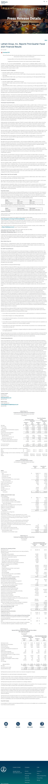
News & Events (28, 773)
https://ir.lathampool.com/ (8, 227)
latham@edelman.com (6, 398)
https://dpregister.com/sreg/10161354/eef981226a (13, 219)
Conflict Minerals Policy (41, 775)
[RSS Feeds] (18, 724)
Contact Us (39, 771)
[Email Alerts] (30, 724)
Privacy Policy (40, 778)
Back (46, 40)
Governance (27, 780)
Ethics (38, 773)
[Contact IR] (42, 724)
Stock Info (27, 778)
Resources (27, 782)
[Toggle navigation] (46, 1)
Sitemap (38, 780)
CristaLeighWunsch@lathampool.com (9, 404)
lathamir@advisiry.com (17, 772)
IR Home (26, 771)
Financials (27, 775)
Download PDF (6, 52)
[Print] (6, 724)
